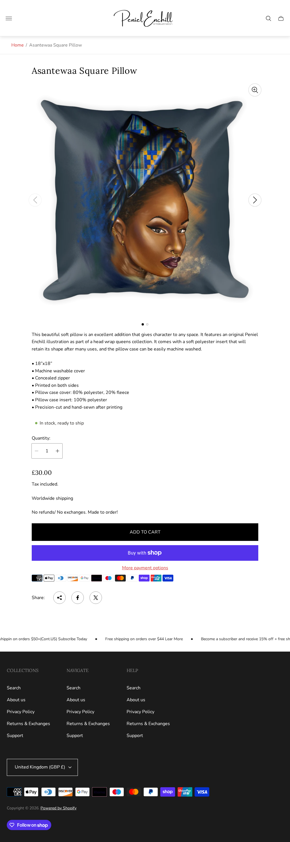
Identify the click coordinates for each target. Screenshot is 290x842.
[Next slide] (255, 200)
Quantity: (41, 438)
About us (16, 700)
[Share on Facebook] (77, 597)
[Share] (59, 597)
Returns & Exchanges (28, 724)
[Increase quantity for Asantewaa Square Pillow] (57, 451)
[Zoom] (255, 90)
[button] (143, 324)
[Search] (268, 18)
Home (17, 45)
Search (14, 688)
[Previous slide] (35, 200)
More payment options (145, 567)
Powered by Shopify (58, 808)
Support (15, 735)
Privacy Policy (21, 712)
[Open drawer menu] (9, 18)
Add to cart (145, 532)
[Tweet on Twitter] (95, 597)
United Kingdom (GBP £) (40, 767)
